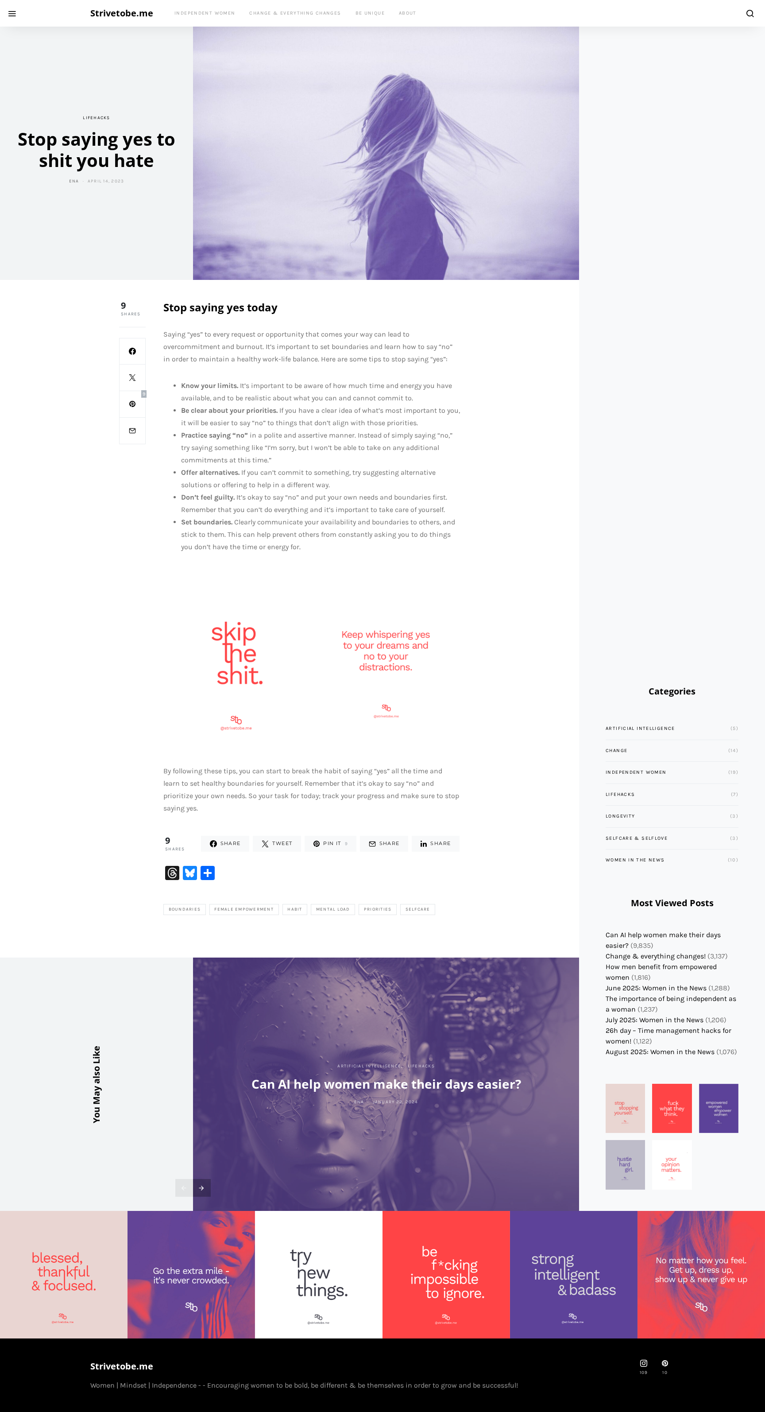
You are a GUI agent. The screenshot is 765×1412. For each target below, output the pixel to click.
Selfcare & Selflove (637, 838)
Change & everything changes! (656, 956)
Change (616, 750)
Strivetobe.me (121, 13)
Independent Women (204, 13)
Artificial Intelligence (369, 1066)
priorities (378, 909)
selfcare (418, 909)
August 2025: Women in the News (660, 1051)
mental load (333, 909)
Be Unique (370, 13)
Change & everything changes (295, 13)
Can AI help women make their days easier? (386, 1083)
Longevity (620, 816)
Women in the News (635, 860)
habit (294, 909)
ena (74, 181)
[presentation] (184, 1188)
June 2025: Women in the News (656, 988)
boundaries (185, 909)
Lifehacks (96, 117)
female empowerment (244, 909)
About (408, 13)
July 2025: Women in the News (654, 1020)
